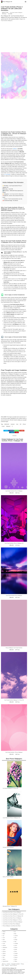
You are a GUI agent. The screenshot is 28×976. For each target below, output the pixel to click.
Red (3, 957)
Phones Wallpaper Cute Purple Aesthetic (14, 647)
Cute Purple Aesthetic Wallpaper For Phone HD (14, 700)
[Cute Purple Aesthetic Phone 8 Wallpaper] (14, 466)
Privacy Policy (21, 973)
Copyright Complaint (15, 963)
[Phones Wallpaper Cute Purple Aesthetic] (14, 623)
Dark (4, 939)
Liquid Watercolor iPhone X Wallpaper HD (11, 817)
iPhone (24, 424)
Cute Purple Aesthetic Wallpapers (16, 12)
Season (16, 957)
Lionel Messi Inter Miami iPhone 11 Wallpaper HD (13, 916)
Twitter (6, 430)
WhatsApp (16, 430)
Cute (17, 424)
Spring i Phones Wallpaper (8, 876)
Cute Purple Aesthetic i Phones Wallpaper (14, 752)
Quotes (15, 955)
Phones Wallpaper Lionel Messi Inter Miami (12, 925)
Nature (4, 953)
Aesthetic (13, 424)
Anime (4, 931)
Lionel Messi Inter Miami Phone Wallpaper (11, 923)
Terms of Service (13, 965)
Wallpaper (8, 426)
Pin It (17, 432)
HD (20, 424)
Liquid (4, 949)
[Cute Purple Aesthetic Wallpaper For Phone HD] (14, 675)
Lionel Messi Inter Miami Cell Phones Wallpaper (12, 921)
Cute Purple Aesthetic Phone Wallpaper (14, 595)
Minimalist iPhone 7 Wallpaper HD (10, 906)
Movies (4, 951)
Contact (8, 963)
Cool (4, 937)
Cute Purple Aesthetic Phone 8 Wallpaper (14, 490)
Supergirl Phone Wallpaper (8, 847)
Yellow (15, 961)
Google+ (22, 430)
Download (14, 435)
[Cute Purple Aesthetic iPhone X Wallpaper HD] (14, 76)
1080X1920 (6, 424)
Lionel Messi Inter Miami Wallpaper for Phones (12, 919)
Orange (16, 953)
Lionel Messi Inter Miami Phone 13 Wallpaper (12, 917)
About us (4, 963)
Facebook (11, 430)
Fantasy (4, 941)
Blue (15, 933)
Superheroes (5, 961)
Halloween (5, 947)
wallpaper (15, 148)
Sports (15, 959)
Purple (3, 426)
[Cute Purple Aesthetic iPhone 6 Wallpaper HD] (14, 518)
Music (15, 951)
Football (16, 943)
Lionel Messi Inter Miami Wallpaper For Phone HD (13, 914)
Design (15, 939)
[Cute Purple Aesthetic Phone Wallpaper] (14, 570)
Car (3, 935)
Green (15, 945)
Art (15, 931)
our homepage (7, 174)
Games (4, 945)
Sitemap (7, 965)
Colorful (16, 935)
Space (4, 959)
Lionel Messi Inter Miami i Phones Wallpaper (12, 912)
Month (15, 949)
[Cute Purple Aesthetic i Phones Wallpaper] (14, 727)
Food (4, 943)
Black (4, 933)
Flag (15, 941)
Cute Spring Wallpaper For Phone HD (10, 788)
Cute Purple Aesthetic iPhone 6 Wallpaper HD (14, 543)
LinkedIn (12, 432)
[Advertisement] (14, 36)
